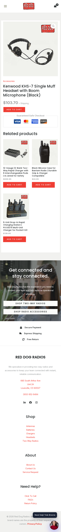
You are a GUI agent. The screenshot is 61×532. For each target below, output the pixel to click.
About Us (30, 465)
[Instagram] (36, 402)
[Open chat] (54, 525)
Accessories (9, 81)
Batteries (30, 430)
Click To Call (30, 496)
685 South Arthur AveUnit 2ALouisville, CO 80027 (30, 384)
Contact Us (30, 468)
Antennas (30, 426)
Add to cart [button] (14, 185)
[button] (53, 26)
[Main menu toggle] (5, 6)
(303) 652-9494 (30, 394)
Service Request (30, 472)
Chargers (30, 433)
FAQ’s (30, 499)
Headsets (30, 437)
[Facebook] (30, 402)
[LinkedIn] (24, 402)
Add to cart (14, 109)
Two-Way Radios (30, 441)
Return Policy (30, 503)
